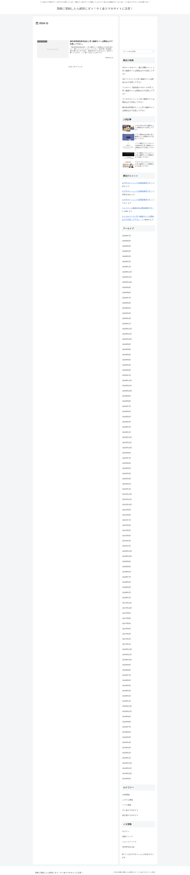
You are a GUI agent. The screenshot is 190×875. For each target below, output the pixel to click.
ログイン (125, 831)
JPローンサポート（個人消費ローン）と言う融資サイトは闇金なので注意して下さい (138, 71)
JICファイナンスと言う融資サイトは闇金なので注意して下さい (137, 80)
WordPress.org (128, 847)
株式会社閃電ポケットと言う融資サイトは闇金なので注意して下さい (138, 109)
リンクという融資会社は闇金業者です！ (138, 208)
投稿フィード (127, 836)
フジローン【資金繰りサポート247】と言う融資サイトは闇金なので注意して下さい (138, 90)
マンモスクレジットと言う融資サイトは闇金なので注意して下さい (138, 100)
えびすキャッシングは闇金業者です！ (137, 183)
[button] (153, 51)
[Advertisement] (75, 31)
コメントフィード (129, 842)
